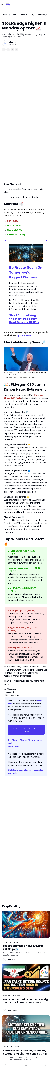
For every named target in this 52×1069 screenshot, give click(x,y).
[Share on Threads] (12, 49)
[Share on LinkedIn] (16, 49)
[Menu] (2, 4)
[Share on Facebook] (4, 49)
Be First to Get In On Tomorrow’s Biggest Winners (26, 272)
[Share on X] (8, 49)
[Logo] (8, 4)
